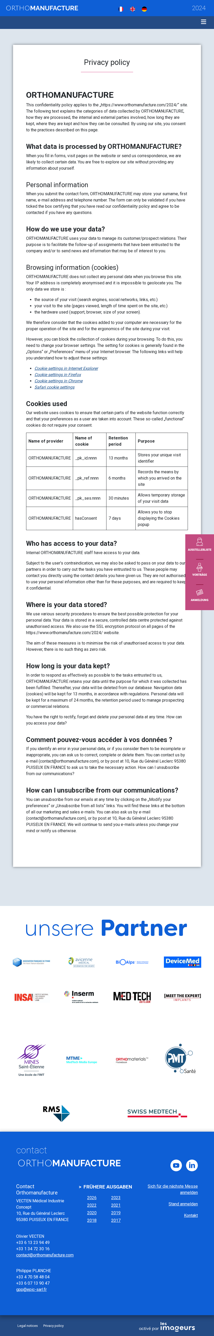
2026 (92, 1197)
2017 (116, 1220)
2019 (116, 1212)
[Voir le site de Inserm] (82, 997)
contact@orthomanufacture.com (45, 1255)
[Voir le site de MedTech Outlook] (132, 997)
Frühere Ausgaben (108, 1187)
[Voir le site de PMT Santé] (183, 1060)
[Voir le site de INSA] (31, 997)
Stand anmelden (183, 1204)
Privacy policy (53, 1326)
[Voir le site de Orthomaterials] (132, 1060)
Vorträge (199, 575)
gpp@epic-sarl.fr (31, 1289)
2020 (92, 1212)
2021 (116, 1205)
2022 (92, 1205)
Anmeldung (200, 600)
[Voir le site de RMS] (56, 1113)
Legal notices (27, 1326)
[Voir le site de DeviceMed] (183, 962)
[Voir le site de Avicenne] (82, 962)
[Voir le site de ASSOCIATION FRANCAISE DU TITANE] (31, 962)
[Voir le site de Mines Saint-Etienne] (31, 1060)
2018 (92, 1220)
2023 (116, 1197)
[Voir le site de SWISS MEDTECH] (157, 1113)
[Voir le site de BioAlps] (132, 962)
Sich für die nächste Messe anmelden (173, 1189)
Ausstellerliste (199, 549)
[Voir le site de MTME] (82, 1060)
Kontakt (191, 1215)
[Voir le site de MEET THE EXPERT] (183, 997)
